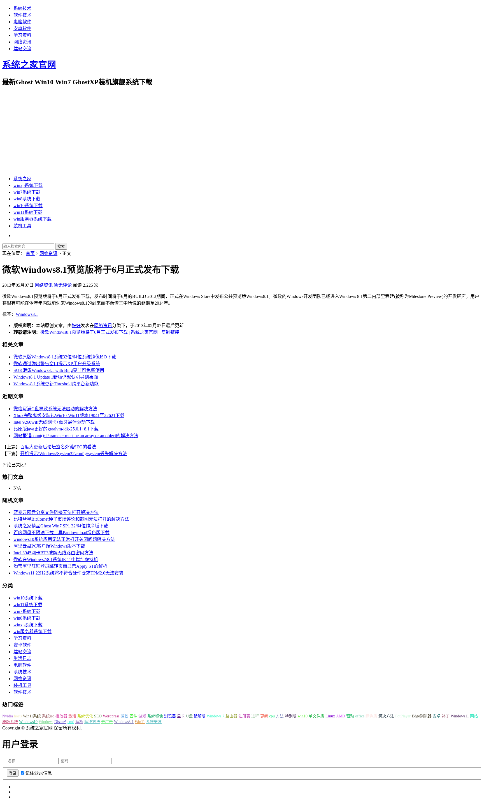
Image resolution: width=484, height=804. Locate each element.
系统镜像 (155, 716)
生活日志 (22, 658)
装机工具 (22, 225)
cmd (71, 722)
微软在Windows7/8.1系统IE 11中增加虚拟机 (55, 559)
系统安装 (154, 722)
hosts (18, 716)
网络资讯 (22, 42)
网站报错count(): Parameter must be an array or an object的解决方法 (75, 435)
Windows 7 (215, 716)
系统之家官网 (29, 65)
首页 (30, 253)
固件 (133, 716)
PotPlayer (403, 716)
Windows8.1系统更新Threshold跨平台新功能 (56, 383)
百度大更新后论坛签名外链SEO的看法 (58, 446)
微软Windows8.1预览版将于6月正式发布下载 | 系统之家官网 (99, 332)
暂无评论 (63, 285)
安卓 (437, 716)
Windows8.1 (27, 314)
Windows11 (460, 716)
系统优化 (85, 716)
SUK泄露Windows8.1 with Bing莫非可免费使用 (58, 370)
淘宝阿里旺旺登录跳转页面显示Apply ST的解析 (60, 566)
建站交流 (22, 48)
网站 (474, 716)
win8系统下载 (26, 198)
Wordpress (111, 716)
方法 (280, 716)
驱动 (350, 716)
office (359, 716)
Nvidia (7, 716)
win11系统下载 (27, 212)
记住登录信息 (38, 773)
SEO (98, 716)
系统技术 (22, 8)
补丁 (446, 716)
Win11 (140, 722)
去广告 (107, 722)
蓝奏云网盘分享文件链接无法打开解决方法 (56, 512)
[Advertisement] (242, 131)
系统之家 (22, 178)
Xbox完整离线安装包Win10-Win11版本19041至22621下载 (68, 415)
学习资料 (22, 35)
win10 (303, 716)
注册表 (244, 716)
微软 (124, 716)
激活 (72, 716)
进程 (255, 716)
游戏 (142, 716)
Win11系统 (32, 716)
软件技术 (22, 15)
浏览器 (170, 716)
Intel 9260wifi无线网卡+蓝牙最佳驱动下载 (54, 422)
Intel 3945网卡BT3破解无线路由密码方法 (53, 552)
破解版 (200, 716)
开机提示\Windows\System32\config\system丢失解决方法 (73, 453)
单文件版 (316, 716)
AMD (340, 716)
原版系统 (10, 722)
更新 (264, 716)
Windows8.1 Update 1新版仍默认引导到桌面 (55, 377)
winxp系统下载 (28, 185)
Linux (330, 716)
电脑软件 (22, 21)
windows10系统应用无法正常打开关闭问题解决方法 (64, 539)
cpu (272, 716)
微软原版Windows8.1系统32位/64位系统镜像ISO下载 (64, 356)
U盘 (189, 716)
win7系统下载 (26, 192)
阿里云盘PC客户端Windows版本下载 (49, 546)
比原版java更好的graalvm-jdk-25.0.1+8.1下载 (56, 429)
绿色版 (371, 716)
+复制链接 (168, 332)
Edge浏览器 (422, 716)
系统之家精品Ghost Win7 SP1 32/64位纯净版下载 (60, 525)
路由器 (231, 716)
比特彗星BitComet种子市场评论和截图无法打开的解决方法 (71, 519)
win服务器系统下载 (32, 219)
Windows (46, 722)
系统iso (48, 716)
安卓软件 (22, 28)
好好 (76, 325)
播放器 (61, 716)
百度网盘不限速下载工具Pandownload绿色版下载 (61, 532)
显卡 (181, 716)
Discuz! (60, 722)
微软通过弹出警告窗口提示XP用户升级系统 (56, 363)
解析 (79, 722)
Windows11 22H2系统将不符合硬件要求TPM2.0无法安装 (68, 573)
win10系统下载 (28, 205)
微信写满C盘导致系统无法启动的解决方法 (55, 408)
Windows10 (28, 722)
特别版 (291, 716)
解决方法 (386, 716)
